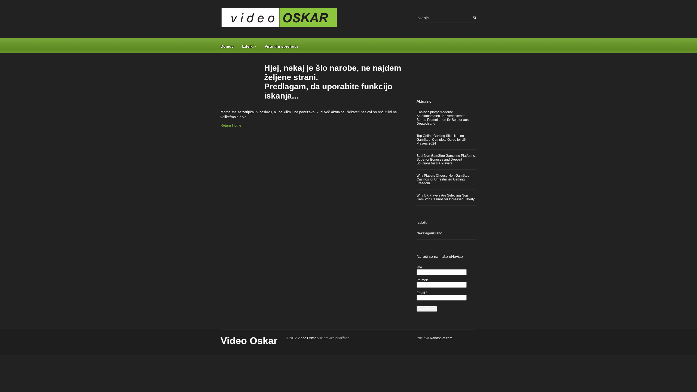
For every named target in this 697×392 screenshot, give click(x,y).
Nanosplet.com (441, 338)
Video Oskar (249, 340)
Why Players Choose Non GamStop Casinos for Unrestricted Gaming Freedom (443, 179)
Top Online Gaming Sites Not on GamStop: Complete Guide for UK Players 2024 (441, 139)
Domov (227, 46)
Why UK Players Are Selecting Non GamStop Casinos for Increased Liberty (446, 197)
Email (422, 293)
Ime (419, 267)
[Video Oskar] (316, 19)
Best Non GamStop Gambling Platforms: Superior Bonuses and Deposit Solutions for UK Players (446, 159)
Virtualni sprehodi (281, 46)
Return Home (231, 125)
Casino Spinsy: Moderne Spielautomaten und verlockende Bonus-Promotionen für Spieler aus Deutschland (443, 117)
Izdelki (248, 46)
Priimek (422, 280)
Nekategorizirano (429, 233)
